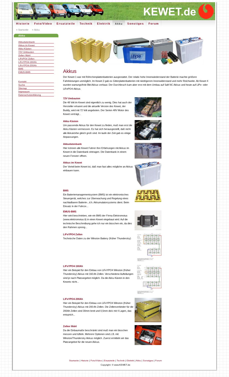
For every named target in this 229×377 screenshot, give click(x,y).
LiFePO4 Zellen (26, 58)
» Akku (35, 29)
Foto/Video (43, 23)
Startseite (74, 360)
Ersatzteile (66, 23)
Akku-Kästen (25, 48)
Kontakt (22, 81)
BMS (20, 69)
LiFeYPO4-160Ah (27, 62)
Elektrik (103, 23)
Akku (119, 23)
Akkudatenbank (26, 42)
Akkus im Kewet (26, 45)
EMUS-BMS (24, 72)
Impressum (24, 91)
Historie (23, 23)
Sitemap (22, 88)
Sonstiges (135, 23)
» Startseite (22, 29)
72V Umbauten (26, 52)
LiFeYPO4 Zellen (73, 234)
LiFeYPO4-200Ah (27, 65)
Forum (153, 23)
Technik (86, 23)
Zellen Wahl (24, 55)
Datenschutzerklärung (29, 95)
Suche (21, 85)
